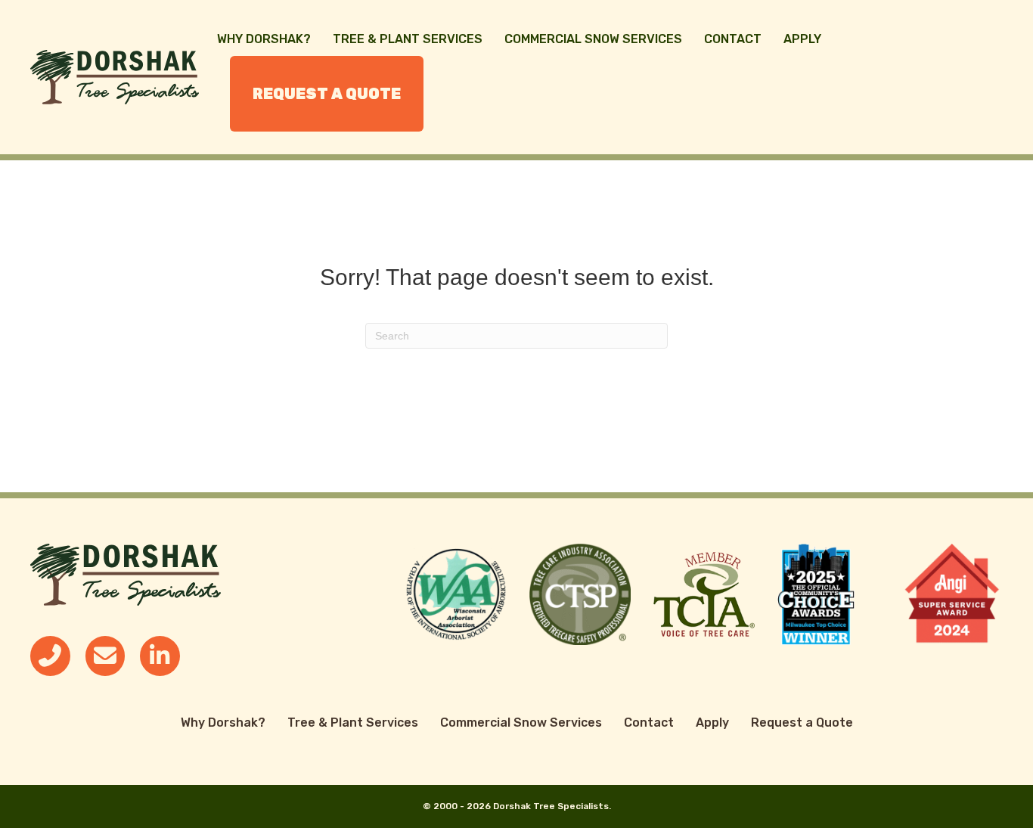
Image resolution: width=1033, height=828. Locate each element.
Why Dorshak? (264, 39)
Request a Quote (327, 94)
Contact (733, 39)
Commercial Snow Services (593, 39)
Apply (802, 39)
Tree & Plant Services (407, 39)
